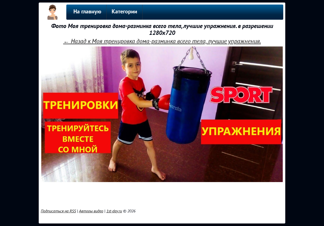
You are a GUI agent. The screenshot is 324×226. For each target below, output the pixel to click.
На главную (87, 12)
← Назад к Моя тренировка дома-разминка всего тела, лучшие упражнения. (162, 41)
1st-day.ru (114, 211)
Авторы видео (91, 211)
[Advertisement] (162, 194)
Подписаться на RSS (58, 211)
